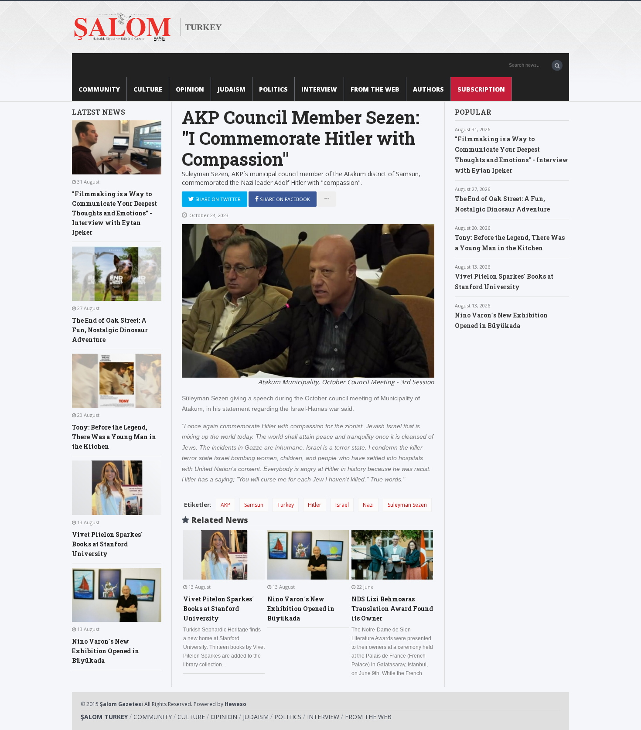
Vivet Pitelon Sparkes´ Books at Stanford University (107, 544)
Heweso (235, 704)
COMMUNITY (99, 89)
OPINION (190, 89)
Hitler (314, 504)
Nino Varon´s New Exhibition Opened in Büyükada (105, 651)
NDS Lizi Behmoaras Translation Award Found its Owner (392, 608)
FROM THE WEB (375, 89)
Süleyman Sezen (407, 504)
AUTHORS (428, 89)
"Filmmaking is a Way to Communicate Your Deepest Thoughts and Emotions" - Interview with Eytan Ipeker (114, 213)
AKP (225, 504)
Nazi (368, 504)
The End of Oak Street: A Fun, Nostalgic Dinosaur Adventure (110, 330)
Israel (342, 504)
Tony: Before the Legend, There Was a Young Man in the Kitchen (114, 436)
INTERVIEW (319, 89)
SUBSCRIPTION (481, 89)
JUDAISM (231, 89)
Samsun (253, 504)
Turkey (285, 504)
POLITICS (273, 89)
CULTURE (147, 89)
